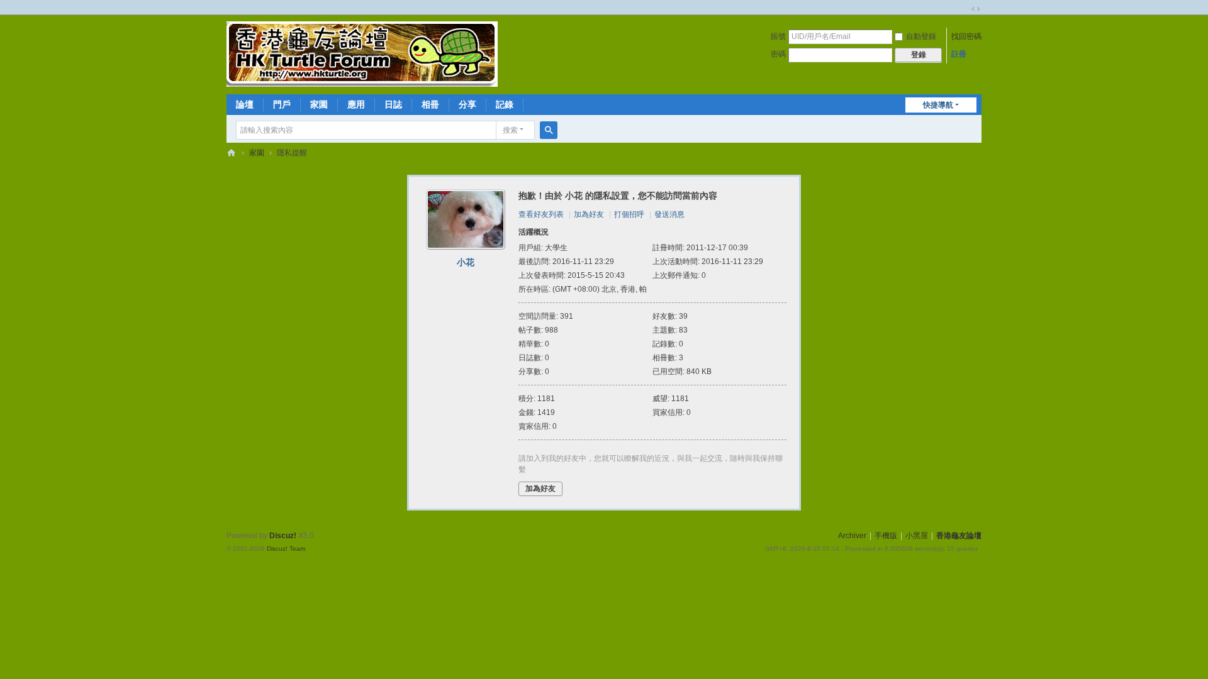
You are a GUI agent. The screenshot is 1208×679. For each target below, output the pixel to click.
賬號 (778, 36)
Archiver (852, 535)
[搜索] (548, 130)
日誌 (393, 104)
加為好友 (589, 214)
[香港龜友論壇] (362, 53)
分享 (467, 104)
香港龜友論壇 (231, 153)
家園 (319, 104)
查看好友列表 (541, 214)
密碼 (778, 54)
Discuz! (282, 535)
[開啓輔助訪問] (964, 8)
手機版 (886, 535)
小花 (465, 262)
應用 (356, 104)
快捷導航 (938, 105)
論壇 (245, 104)
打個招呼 (629, 214)
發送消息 (669, 214)
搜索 (510, 130)
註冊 (958, 54)
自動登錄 (921, 36)
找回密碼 (966, 36)
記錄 (504, 104)
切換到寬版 (976, 8)
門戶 (282, 104)
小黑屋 (916, 535)
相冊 (430, 104)
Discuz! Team (286, 548)
